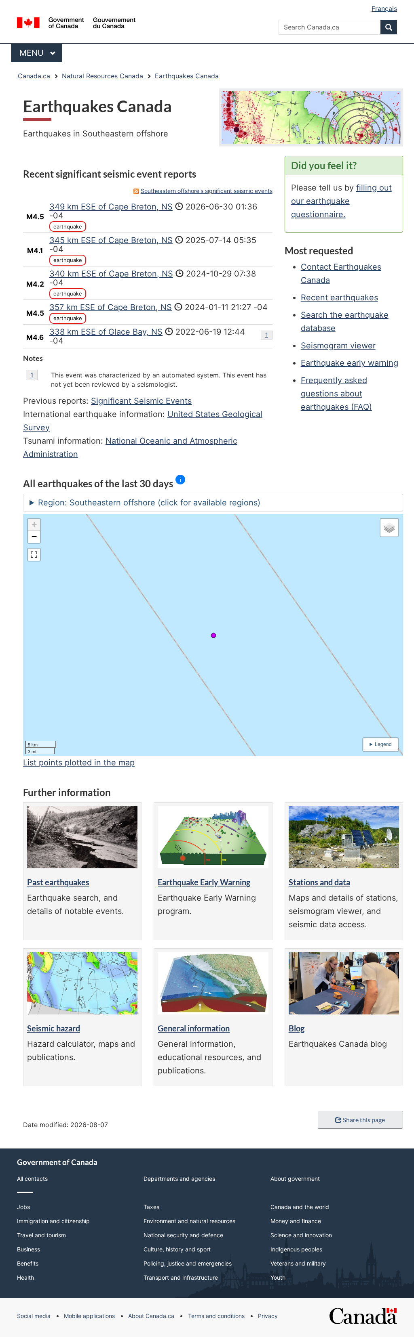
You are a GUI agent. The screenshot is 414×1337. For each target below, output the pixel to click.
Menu (32, 53)
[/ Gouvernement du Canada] (76, 24)
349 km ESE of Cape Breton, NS (111, 207)
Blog (296, 1028)
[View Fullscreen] (34, 555)
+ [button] (34, 525)
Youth (277, 1277)
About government (295, 1178)
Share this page (364, 1119)
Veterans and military (298, 1263)
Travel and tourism (41, 1235)
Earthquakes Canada (187, 76)
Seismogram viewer (338, 345)
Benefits (27, 1263)
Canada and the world (299, 1206)
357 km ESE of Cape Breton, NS (110, 307)
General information (194, 1028)
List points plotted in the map (79, 762)
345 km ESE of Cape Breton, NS (111, 240)
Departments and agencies (179, 1178)
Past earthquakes (58, 882)
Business (28, 1249)
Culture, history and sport (177, 1249)
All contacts (32, 1178)
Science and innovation (301, 1235)
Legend (383, 743)
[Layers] (389, 527)
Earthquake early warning (349, 363)
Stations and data (319, 882)
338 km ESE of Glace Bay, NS (106, 332)
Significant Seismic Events (141, 401)
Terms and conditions (216, 1315)
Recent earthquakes (339, 297)
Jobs (23, 1206)
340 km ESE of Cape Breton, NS (111, 274)
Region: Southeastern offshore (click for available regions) (149, 502)
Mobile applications (89, 1315)
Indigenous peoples (296, 1249)
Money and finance (295, 1221)
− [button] (34, 537)
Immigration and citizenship (53, 1221)
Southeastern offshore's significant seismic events (206, 190)
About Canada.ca (151, 1315)
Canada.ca (34, 76)
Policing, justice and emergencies (188, 1263)
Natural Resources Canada (102, 76)
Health (25, 1277)
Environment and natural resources (189, 1221)
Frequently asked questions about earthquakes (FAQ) (336, 393)
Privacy (268, 1315)
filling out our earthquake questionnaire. (341, 201)
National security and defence (183, 1235)
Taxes (151, 1206)
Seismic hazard (53, 1028)
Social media (34, 1315)
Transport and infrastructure (181, 1277)
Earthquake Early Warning (204, 882)
